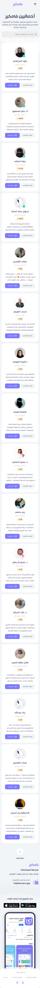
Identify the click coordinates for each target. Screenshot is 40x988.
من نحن (5, 977)
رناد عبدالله (20, 712)
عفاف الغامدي (20, 261)
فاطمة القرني (20, 412)
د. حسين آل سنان (20, 562)
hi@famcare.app (22, 883)
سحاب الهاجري (20, 762)
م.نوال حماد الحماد (20, 211)
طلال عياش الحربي (20, 662)
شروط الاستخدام (17, 977)
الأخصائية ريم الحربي (20, 812)
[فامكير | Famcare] (17, 4)
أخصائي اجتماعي (20, 115)
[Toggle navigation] (35, 4)
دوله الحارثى (20, 161)
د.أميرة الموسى (20, 361)
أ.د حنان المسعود (20, 111)
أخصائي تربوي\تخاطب (20, 666)
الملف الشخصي (27, 85)
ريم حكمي (20, 512)
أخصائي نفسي (20, 65)
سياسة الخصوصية (31, 977)
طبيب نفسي (20, 315)
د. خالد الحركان (20, 612)
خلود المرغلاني (20, 61)
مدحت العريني (20, 311)
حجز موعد (11, 85)
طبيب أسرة (20, 566)
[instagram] (17, 983)
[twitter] (23, 983)
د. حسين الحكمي (20, 462)
